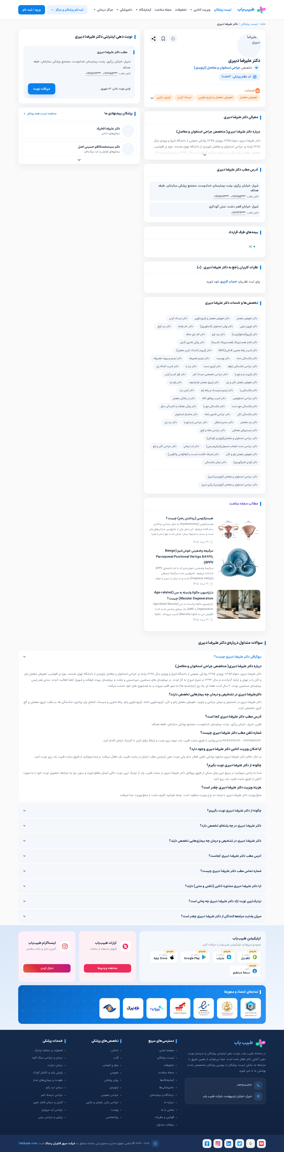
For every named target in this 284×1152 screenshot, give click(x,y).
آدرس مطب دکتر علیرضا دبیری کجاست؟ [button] (235, 856)
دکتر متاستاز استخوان (186, 414)
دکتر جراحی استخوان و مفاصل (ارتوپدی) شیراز (232, 477)
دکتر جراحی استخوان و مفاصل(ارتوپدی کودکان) (232, 438)
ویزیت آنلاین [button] (201, 10)
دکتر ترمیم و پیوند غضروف (167, 358)
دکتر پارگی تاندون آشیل (192, 342)
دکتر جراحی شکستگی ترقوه (242, 366)
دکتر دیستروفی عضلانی (244, 430)
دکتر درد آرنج (164, 326)
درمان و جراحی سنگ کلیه (47, 1058)
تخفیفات (181, 10)
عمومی (114, 1072)
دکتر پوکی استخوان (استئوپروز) (216, 326)
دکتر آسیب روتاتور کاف (214, 398)
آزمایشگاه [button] (144, 10)
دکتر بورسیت (223, 358)
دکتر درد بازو (218, 334)
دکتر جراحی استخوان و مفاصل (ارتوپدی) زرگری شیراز (229, 485)
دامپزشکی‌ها (166, 1087)
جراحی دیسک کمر (52, 1095)
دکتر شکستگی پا (248, 390)
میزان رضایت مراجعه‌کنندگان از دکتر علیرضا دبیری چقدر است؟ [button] (221, 916)
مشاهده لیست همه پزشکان (41, 114)
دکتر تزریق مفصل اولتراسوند (204, 382)
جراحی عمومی (109, 1095)
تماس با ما (167, 1110)
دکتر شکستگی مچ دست (244, 406)
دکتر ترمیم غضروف (199, 358)
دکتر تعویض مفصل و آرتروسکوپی (211, 318)
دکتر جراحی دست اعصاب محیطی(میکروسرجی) (231, 446)
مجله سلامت (163, 10)
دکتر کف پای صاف (195, 334)
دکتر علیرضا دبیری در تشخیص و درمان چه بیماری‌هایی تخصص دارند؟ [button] (215, 840)
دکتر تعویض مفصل (247, 318)
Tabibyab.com (27, 1143)
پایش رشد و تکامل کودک (48, 1072)
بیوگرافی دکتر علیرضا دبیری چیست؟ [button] (237, 656)
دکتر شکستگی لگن (247, 414)
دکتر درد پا (190, 366)
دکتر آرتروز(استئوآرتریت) (244, 334)
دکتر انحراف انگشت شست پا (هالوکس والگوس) (193, 454)
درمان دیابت (55, 1065)
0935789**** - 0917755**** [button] (229, 197)
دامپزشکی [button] (125, 10)
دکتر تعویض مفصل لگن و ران (241, 382)
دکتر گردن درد (186, 390)
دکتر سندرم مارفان (223, 422)
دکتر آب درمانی (191, 446)
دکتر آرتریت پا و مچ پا (246, 374)
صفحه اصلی (166, 1050)
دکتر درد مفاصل (248, 422)
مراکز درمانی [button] (104, 10)
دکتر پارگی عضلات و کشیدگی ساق (178, 406)
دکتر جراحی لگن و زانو (164, 446)
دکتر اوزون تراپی (248, 326)
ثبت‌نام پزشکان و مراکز (69, 10)
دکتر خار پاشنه (185, 326)
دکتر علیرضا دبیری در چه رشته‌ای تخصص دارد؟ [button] (230, 825)
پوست (114, 1110)
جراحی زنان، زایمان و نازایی (102, 1102)
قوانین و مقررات (164, 1117)
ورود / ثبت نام (32, 10)
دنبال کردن (47, 968)
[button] (163, 38)
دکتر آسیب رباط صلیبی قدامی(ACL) (238, 350)
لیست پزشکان (222, 10)
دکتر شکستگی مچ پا (214, 406)
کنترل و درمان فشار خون (48, 1102)
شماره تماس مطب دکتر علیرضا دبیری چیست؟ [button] (230, 871)
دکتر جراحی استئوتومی (245, 398)
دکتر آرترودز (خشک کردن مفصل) (193, 350)
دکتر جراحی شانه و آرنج (212, 430)
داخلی (114, 1050)
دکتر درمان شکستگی (215, 462)
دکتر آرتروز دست (212, 366)
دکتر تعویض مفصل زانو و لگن (241, 454)
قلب (115, 1058)
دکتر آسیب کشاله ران (167, 366)
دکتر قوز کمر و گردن (175, 374)
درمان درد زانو (54, 1087)
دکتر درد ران (170, 422)
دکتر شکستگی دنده (247, 358)
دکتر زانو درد (175, 382)
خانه (263, 24)
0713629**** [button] (238, 213)
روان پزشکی (111, 1080)
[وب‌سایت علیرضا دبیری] (173, 38)
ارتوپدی (114, 1087)
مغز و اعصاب (110, 1065)
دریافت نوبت (41, 88)
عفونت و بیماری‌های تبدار (48, 1080)
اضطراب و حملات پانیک (49, 1050)
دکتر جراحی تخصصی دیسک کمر (210, 374)
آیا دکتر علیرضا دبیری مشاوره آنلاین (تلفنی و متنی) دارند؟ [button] (223, 886)
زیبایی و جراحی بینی (50, 1117)
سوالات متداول (165, 1125)
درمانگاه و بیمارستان (162, 1095)
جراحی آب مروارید (52, 1110)
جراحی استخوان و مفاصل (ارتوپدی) (217, 68)
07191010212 (244, 1085)
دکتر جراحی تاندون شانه (217, 414)
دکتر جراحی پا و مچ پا (195, 422)
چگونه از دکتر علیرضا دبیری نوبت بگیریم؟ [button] (234, 810)
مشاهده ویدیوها (107, 968)
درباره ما (169, 1102)
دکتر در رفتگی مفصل (184, 398)
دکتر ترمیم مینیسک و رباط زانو (217, 390)
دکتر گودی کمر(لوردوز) (245, 462)
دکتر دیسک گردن (178, 318)
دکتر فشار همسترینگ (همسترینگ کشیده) (234, 342)
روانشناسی (112, 1117)
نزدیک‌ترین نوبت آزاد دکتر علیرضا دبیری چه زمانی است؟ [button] (225, 901)
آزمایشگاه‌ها (167, 1080)
